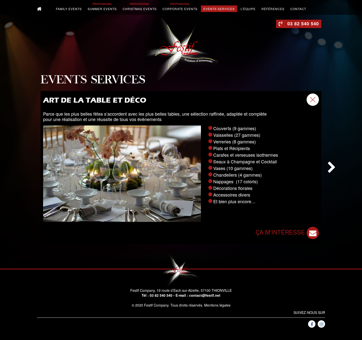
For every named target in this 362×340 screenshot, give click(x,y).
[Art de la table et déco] (122, 173)
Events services (219, 9)
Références (273, 9)
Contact (298, 9)
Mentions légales (217, 305)
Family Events (69, 9)
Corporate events (180, 9)
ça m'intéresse (281, 232)
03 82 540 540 (161, 295)
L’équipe (248, 9)
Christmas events (140, 9)
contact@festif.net (204, 295)
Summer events (102, 9)
